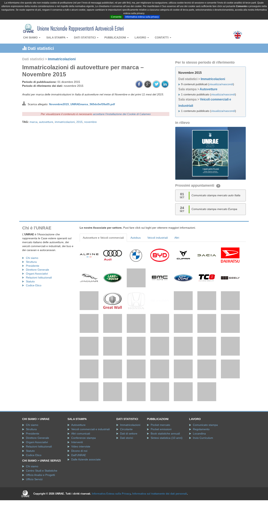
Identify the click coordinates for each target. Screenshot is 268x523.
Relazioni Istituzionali (39, 277)
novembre (90, 121)
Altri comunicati (80, 433)
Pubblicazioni (115, 37)
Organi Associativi (37, 273)
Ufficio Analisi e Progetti (40, 474)
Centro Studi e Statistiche (41, 470)
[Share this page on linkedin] (165, 84)
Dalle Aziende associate (86, 459)
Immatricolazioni (62, 59)
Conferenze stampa (83, 437)
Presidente (32, 265)
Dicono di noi (79, 450)
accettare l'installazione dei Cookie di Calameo (122, 114)
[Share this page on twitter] (156, 84)
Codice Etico (33, 285)
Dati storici (126, 437)
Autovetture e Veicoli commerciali (103, 237)
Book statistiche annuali (165, 433)
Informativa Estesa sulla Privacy (111, 493)
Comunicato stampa (205, 424)
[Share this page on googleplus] (148, 84)
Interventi (77, 442)
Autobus (135, 237)
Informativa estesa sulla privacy (142, 17)
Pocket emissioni (161, 429)
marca (33, 121)
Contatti (162, 37)
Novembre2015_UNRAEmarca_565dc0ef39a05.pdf (82, 104)
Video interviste (80, 446)
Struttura (31, 261)
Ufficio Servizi (34, 479)
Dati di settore (128, 433)
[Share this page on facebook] (139, 84)
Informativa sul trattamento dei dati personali (159, 493)
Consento (116, 17)
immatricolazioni (65, 121)
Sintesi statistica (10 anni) (166, 437)
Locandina (199, 433)
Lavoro (141, 37)
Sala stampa (56, 37)
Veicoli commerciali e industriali (90, 429)
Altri (176, 237)
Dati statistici (85, 37)
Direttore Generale (37, 269)
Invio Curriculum (203, 437)
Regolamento (201, 429)
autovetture (46, 121)
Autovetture (208, 89)
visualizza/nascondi (221, 84)
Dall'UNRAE (78, 455)
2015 (79, 121)
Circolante (126, 429)
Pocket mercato (160, 424)
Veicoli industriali (157, 237)
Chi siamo (30, 37)
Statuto (30, 281)
